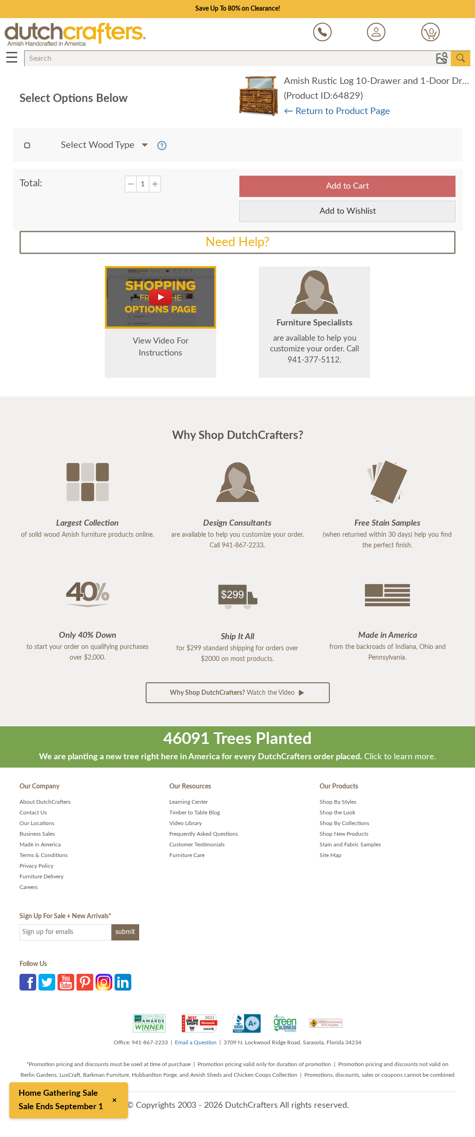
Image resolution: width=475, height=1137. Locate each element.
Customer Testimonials (197, 844)
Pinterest (85, 982)
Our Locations (36, 823)
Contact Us (33, 812)
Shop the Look (337, 812)
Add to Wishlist (348, 211)
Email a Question (196, 1042)
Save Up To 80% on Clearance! (237, 9)
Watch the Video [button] (233, 693)
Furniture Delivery (41, 876)
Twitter (47, 982)
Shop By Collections (344, 823)
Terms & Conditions (43, 855)
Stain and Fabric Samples (350, 844)
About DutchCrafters (45, 802)
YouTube (66, 982)
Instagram (104, 982)
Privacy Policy (36, 866)
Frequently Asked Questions (203, 834)
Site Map (330, 855)
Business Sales (37, 834)
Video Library (185, 823)
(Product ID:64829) (323, 96)
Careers (28, 887)
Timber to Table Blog (194, 812)
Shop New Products (344, 834)
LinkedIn (123, 982)
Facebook (27, 982)
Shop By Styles (338, 802)
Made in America (40, 844)
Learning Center (188, 802)
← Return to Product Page (337, 111)
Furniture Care (187, 855)
